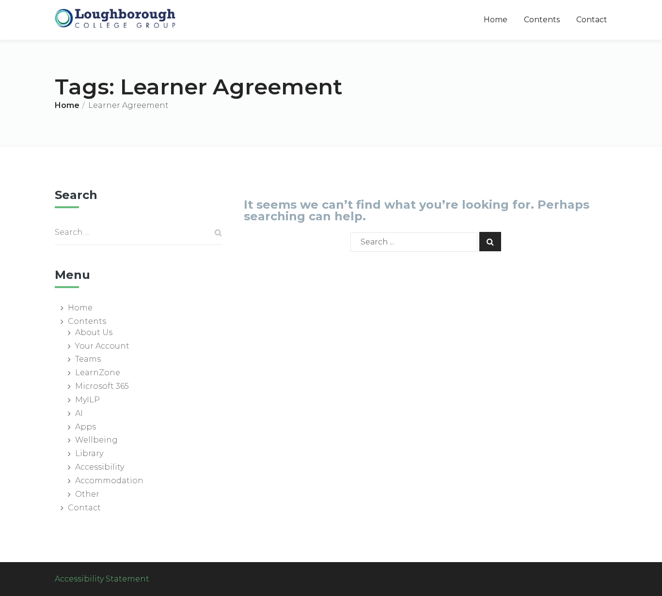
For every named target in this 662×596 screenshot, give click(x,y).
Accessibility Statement (102, 578)
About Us (93, 332)
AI (79, 413)
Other (87, 494)
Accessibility (99, 467)
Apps (85, 426)
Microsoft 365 (102, 386)
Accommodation (109, 480)
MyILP (87, 399)
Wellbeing (96, 439)
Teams (88, 359)
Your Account (102, 346)
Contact (591, 19)
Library (89, 453)
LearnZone (97, 372)
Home (495, 19)
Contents (542, 19)
